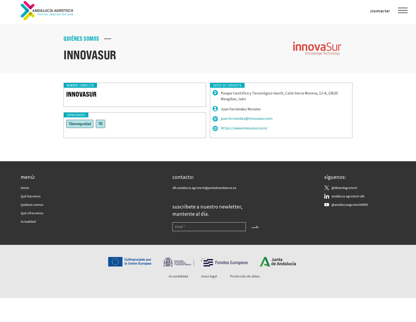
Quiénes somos (32, 204)
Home (25, 188)
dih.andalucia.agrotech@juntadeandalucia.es (204, 188)
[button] (403, 10)
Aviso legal (209, 276)
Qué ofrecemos (32, 213)
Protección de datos (245, 276)
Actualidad (28, 221)
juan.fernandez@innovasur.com (247, 118)
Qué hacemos (31, 196)
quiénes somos (81, 38)
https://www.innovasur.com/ (244, 128)
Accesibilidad (178, 276)
